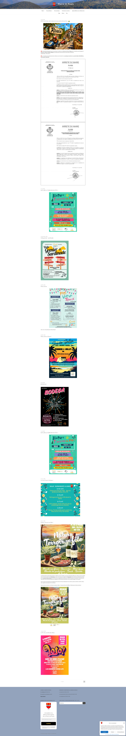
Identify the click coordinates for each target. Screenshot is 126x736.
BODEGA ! (44, 384)
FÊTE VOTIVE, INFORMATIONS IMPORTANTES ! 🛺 (55, 21)
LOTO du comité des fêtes (47, 632)
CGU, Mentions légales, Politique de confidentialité (112, 734)
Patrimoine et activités (66, 10)
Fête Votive (44, 286)
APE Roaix (53, 576)
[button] (124, 723)
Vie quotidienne (49, 10)
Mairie (43, 10)
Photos (63, 13)
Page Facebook (42, 696)
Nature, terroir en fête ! (47, 522)
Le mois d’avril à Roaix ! (47, 480)
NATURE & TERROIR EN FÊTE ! (49, 190)
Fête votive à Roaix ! (46, 336)
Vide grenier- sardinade (47, 238)
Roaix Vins (69, 576)
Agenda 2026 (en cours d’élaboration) (78, 10)
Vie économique (56, 10)
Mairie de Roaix (66, 4)
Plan (67, 13)
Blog (59, 13)
